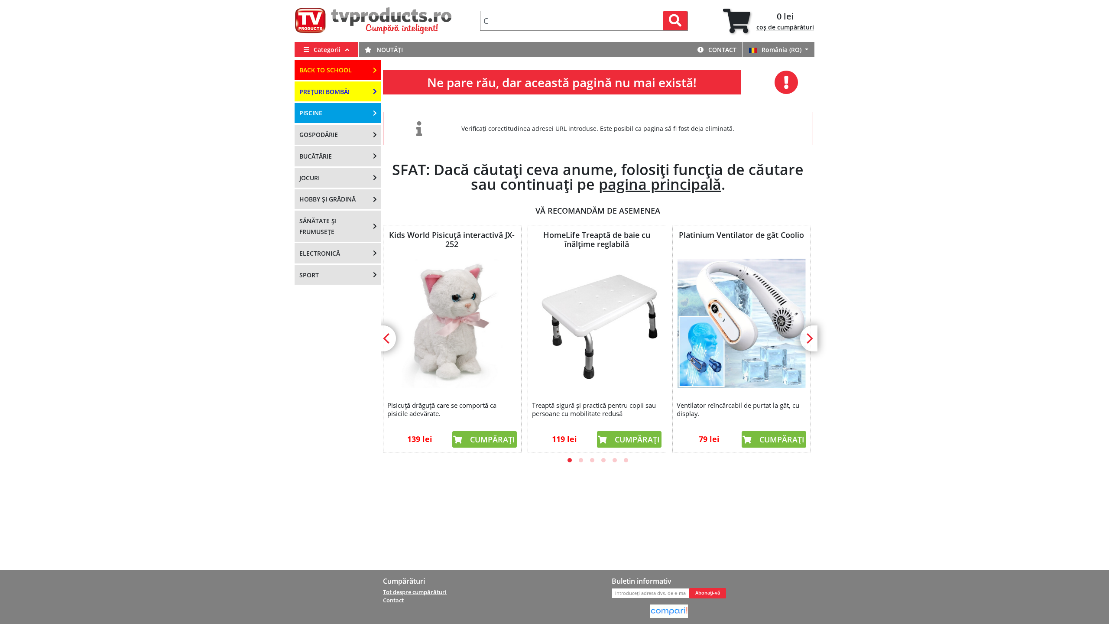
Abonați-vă (707, 593)
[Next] (808, 338)
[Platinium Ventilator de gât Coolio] (741, 323)
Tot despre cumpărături (415, 592)
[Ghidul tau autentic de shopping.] (669, 610)
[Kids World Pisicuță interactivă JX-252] (452, 323)
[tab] (768, 21)
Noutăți (389, 50)
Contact (721, 50)
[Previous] (387, 338)
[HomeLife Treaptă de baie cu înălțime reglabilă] (596, 323)
